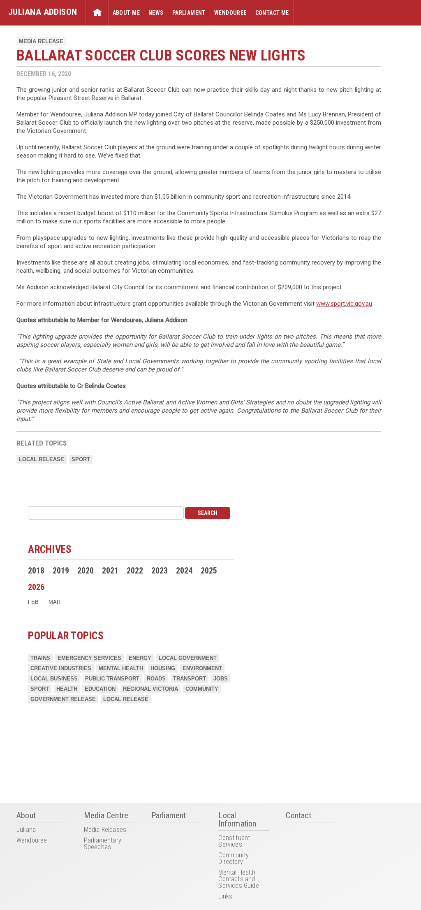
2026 (36, 587)
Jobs (220, 679)
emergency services (89, 658)
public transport (112, 679)
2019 (61, 571)
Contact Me (272, 12)
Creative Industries (60, 668)
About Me (126, 12)
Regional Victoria (150, 689)
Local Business (54, 679)
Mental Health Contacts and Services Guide (238, 879)
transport (189, 679)
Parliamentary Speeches (102, 844)
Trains (40, 658)
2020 (85, 571)
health (66, 689)
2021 (110, 571)
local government (188, 658)
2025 (209, 571)
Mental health (121, 668)
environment (202, 668)
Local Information (237, 820)
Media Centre (106, 815)
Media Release (41, 41)
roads (156, 679)
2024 (184, 571)
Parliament (189, 12)
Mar (54, 602)
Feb (33, 602)
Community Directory (233, 859)
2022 (135, 571)
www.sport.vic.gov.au (344, 303)
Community (201, 689)
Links (225, 896)
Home (97, 13)
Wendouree (230, 12)
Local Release (41, 459)
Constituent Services (234, 841)
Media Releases (105, 829)
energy (140, 658)
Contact (298, 815)
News (156, 12)
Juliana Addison (42, 11)
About (26, 815)
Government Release (63, 699)
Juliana (26, 829)
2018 (36, 571)
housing (162, 668)
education (100, 689)
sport (81, 459)
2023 (159, 571)
